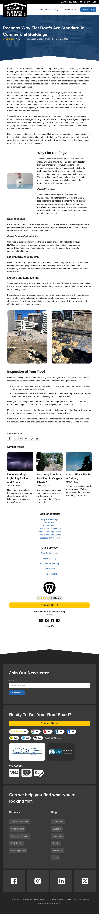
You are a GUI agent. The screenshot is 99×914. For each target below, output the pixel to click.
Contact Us (87, 9)
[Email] (26, 439)
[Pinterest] (32, 439)
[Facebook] (9, 439)
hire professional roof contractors (34, 410)
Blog (56, 9)
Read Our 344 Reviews (53, 738)
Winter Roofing (17, 829)
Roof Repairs (16, 843)
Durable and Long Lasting (49, 535)
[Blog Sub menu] (60, 9)
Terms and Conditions (81, 899)
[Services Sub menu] (49, 9)
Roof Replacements (19, 822)
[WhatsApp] (37, 439)
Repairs (56, 843)
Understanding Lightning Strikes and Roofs (17, 478)
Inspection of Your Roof (49, 538)
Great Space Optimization (49, 529)
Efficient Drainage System (49, 532)
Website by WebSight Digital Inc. (49, 903)
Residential (58, 850)
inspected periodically (17, 381)
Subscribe (17, 693)
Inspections (58, 836)
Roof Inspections (18, 850)
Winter (55, 858)
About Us (69, 9)
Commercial (8, 39)
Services (43, 9)
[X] (15, 439)
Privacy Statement (65, 899)
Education (57, 829)
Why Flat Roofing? (49, 519)
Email (11, 680)
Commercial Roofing (20, 836)
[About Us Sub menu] (75, 9)
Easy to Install (49, 526)
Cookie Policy (53, 899)
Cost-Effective (49, 522)
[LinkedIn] (20, 439)
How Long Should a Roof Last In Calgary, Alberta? (49, 478)
